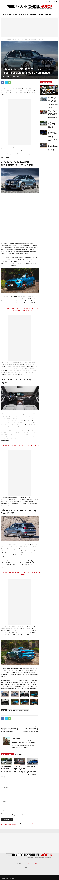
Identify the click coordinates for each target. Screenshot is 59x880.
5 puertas (10, 710)
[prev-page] (2, 777)
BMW (12, 92)
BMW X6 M (26, 710)
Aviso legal (13, 876)
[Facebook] (46, 2)
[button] (56, 15)
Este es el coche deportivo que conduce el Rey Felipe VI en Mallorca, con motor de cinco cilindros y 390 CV (19, 769)
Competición (33, 14)
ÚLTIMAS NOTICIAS (46, 82)
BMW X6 (3, 151)
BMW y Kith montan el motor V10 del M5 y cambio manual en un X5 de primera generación (53, 124)
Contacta (52, 876)
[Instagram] (49, 2)
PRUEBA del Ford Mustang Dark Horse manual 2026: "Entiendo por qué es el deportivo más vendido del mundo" (48, 90)
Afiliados (39, 876)
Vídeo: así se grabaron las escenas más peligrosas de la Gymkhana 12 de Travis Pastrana (30, 729)
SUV (13, 90)
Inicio (2, 39)
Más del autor (18, 754)
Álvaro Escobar (8, 76)
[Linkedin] (52, 2)
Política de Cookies (32, 876)
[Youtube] (57, 2)
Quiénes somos (45, 876)
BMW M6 (15, 710)
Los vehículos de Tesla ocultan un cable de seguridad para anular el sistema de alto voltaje (9, 729)
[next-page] (4, 777)
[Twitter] (54, 2)
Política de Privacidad (21, 876)
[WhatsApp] (9, 82)
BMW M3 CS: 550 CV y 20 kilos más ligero (21, 445)
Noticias (4, 14)
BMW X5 (28, 149)
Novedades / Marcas (12, 14)
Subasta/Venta (48, 14)
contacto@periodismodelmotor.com (33, 864)
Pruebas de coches (23, 14)
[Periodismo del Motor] (29, 8)
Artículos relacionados (7, 754)
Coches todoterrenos (6, 712)
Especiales (40, 14)
